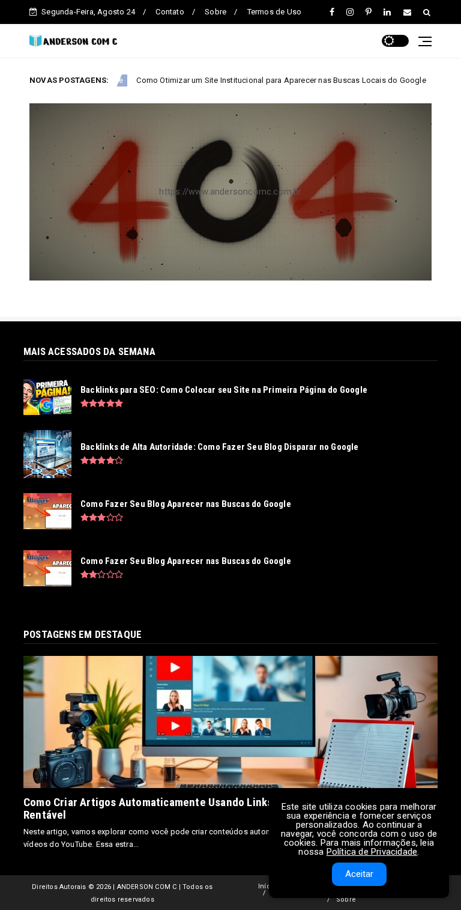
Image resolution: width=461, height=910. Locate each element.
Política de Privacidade (372, 851)
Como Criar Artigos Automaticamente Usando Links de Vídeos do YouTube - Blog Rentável (219, 808)
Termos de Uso (274, 11)
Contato (169, 11)
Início (267, 886)
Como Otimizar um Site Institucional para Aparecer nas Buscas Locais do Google (239, 80)
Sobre (215, 11)
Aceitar (359, 874)
